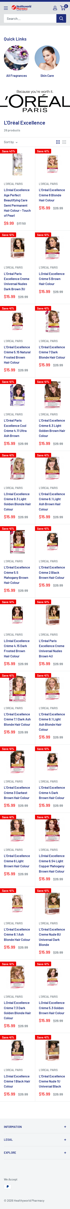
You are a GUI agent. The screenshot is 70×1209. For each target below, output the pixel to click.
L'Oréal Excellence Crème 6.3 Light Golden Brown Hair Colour (52, 428)
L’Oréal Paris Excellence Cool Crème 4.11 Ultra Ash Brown (15, 428)
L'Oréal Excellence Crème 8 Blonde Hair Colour (52, 195)
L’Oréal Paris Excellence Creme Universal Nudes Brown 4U (51, 648)
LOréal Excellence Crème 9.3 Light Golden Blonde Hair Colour (17, 501)
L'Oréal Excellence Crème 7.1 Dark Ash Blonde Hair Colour (17, 719)
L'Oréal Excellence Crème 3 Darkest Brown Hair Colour (17, 792)
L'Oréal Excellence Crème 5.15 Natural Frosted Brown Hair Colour (17, 354)
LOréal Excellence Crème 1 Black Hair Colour (17, 1081)
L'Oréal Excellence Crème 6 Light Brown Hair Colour (17, 861)
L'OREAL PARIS (13, 183)
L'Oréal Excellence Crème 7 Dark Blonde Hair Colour (52, 352)
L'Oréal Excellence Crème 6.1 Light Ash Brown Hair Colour (52, 501)
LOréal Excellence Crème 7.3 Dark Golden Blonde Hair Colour (17, 1010)
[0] (62, 8)
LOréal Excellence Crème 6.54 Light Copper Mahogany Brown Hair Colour (52, 863)
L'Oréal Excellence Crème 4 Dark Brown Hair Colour (52, 792)
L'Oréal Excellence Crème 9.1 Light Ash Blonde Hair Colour (52, 721)
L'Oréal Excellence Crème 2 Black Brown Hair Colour (52, 572)
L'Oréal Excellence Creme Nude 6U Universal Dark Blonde (52, 936)
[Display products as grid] (58, 142)
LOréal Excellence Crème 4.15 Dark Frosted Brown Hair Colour (17, 648)
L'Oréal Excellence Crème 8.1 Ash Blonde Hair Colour (17, 934)
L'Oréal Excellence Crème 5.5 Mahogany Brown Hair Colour (17, 574)
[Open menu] (6, 8)
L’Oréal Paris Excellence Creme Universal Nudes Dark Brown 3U (16, 281)
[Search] (61, 18)
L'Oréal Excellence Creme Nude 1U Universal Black (52, 1081)
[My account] (55, 8)
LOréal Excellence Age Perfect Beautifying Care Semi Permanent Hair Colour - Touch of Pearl (17, 202)
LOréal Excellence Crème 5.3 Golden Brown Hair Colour (52, 1008)
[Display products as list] (64, 142)
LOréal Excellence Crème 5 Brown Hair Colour (52, 279)
